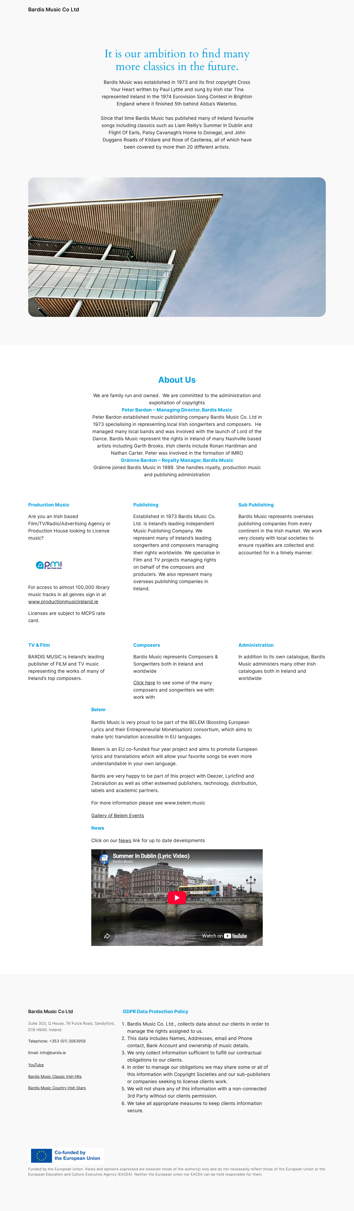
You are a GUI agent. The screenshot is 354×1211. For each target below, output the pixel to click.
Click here (144, 682)
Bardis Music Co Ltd (53, 9)
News (125, 840)
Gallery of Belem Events (117, 815)
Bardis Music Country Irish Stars (57, 1087)
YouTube (36, 1064)
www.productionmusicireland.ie (63, 601)
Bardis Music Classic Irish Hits (55, 1076)
